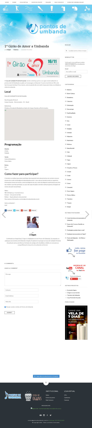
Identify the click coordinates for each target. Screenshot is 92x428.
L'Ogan (9, 49)
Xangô (69, 206)
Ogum (69, 164)
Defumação (70, 105)
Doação (48, 2)
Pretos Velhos (71, 195)
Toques (69, 203)
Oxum (69, 183)
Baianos (69, 89)
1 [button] (38, 15)
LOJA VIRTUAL (69, 391)
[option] (6, 9)
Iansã (68, 125)
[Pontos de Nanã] (17, 9)
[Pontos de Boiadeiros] (52, 9)
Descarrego (70, 109)
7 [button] (54, 15)
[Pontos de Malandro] (6, 9)
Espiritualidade (71, 113)
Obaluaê (69, 156)
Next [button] (88, 9)
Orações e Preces (72, 168)
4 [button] (46, 15)
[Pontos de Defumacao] (63, 9)
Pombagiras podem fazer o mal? (76, 230)
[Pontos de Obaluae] (28, 9)
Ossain (69, 171)
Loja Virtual (24, 2)
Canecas (66, 400)
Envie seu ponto (50, 397)
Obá (68, 152)
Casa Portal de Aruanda (73, 297)
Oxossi (69, 179)
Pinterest (34, 210)
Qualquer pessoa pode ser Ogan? (76, 234)
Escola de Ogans (72, 290)
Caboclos (69, 101)
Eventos (16, 49)
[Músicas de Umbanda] (40, 9)
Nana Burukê (70, 148)
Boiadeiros (70, 97)
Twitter (17, 210)
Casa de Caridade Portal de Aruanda (16, 80)
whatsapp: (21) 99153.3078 (56, 420)
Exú (68, 121)
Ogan (68, 160)
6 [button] (51, 15)
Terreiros (69, 199)
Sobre (14, 2)
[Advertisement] (34, 253)
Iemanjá (69, 132)
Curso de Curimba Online (75, 2)
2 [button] (41, 15)
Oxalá (68, 175)
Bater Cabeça (71, 93)
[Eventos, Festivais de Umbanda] (86, 9)
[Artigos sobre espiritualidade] (74, 9)
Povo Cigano (70, 191)
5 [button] (49, 15)
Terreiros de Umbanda (73, 295)
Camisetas (67, 397)
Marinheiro (70, 140)
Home (7, 2)
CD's (65, 395)
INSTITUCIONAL (52, 391)
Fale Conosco (59, 2)
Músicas (69, 144)
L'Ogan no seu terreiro (73, 292)
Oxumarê (69, 187)
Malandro (69, 136)
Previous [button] (3, 9)
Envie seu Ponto (37, 2)
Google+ (25, 210)
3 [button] (43, 15)
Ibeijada (69, 128)
